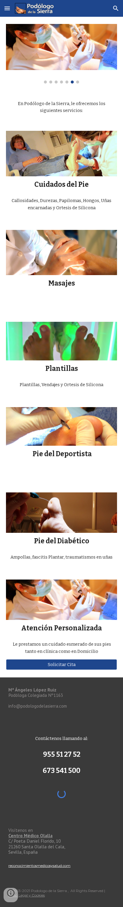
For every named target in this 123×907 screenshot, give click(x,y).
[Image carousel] (61, 54)
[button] (7, 8)
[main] (61, 107)
